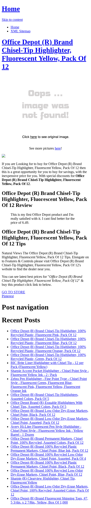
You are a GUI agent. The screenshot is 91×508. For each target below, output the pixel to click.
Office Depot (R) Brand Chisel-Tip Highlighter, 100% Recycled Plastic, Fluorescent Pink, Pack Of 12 (48, 333)
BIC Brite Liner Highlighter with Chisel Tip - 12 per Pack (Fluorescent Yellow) (47, 365)
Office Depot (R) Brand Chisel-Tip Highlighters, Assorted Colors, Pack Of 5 (44, 397)
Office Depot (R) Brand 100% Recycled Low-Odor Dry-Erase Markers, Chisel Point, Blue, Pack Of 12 (47, 472)
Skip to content (12, 19)
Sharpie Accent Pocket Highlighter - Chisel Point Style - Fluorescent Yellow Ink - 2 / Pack (50, 373)
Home (11, 9)
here (58, 148)
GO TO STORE (13, 292)
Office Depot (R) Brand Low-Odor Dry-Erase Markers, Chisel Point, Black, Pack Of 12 (49, 413)
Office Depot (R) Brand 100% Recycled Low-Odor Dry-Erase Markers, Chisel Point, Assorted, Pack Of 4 (48, 456)
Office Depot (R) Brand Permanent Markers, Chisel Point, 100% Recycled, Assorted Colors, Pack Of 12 (47, 440)
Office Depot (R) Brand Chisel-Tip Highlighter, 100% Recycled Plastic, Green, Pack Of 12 (48, 357)
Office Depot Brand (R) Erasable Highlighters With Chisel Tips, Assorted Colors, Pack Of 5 (46, 405)
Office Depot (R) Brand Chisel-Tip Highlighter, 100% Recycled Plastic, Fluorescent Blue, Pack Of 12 (48, 341)
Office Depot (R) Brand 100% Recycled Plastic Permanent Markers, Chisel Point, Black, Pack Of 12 (47, 464)
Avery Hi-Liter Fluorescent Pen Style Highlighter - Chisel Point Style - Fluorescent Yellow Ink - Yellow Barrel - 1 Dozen (47, 430)
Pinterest (8, 296)
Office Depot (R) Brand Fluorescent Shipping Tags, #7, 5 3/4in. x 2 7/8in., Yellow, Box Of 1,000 (49, 500)
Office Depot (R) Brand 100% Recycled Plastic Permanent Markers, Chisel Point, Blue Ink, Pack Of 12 (49, 448)
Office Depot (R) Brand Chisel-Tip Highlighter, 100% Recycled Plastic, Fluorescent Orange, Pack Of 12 (48, 349)
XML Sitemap (20, 31)
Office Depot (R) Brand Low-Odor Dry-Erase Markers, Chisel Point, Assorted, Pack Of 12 (49, 420)
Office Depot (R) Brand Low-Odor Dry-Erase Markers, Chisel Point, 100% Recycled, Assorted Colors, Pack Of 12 (50, 490)
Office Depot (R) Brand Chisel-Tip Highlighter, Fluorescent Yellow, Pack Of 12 (44, 54)
